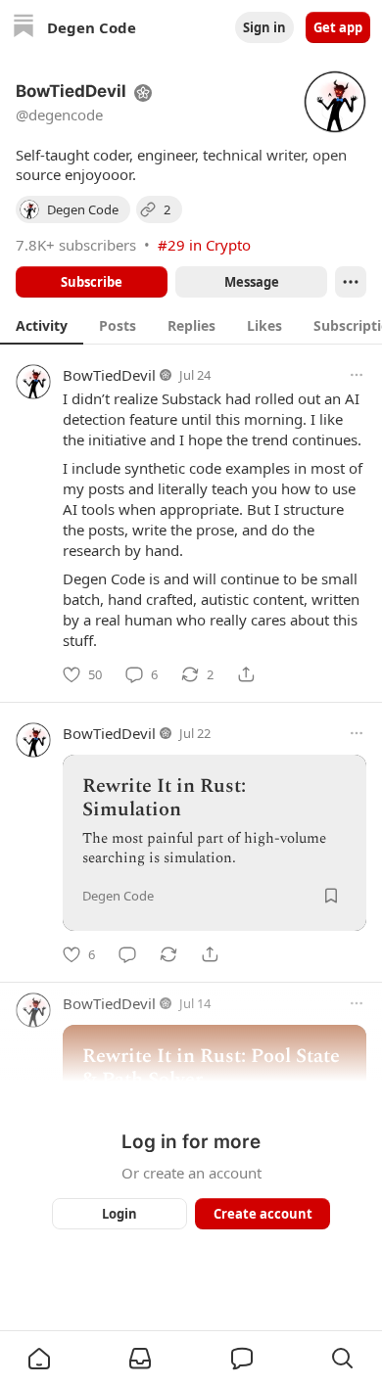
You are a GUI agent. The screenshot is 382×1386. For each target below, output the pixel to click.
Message (251, 282)
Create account (263, 1214)
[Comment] (127, 954)
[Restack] (168, 954)
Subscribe (91, 282)
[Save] (331, 895)
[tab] (41, 325)
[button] (39, 1358)
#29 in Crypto (204, 244)
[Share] (246, 674)
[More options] (356, 375)
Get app (337, 27)
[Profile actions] (350, 282)
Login (119, 1214)
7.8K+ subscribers (76, 244)
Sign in (264, 27)
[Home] (23, 28)
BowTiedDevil (109, 375)
